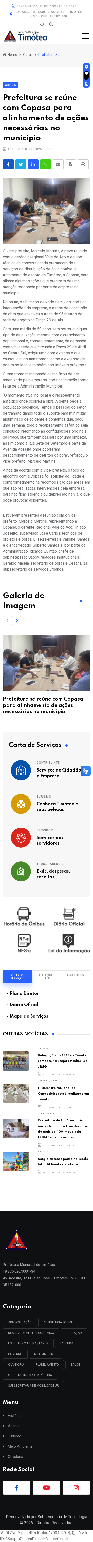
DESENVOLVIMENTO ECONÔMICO (31, 1333)
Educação (43, 1048)
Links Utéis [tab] (75, 975)
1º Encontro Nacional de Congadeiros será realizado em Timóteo (63, 1093)
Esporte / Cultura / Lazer (54, 1081)
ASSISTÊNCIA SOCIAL (58, 1322)
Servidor (45, 830)
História (14, 1416)
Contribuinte (48, 762)
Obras (27, 55)
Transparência (50, 864)
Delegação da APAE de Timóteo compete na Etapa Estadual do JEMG (63, 1061)
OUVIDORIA (16, 1364)
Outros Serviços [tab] (17, 977)
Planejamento (47, 1113)
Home (12, 55)
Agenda (14, 1426)
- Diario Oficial (22, 1005)
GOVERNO (15, 1354)
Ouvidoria (15, 1457)
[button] (7, 620)
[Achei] (42, 25)
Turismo (44, 796)
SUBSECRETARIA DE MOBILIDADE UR (33, 1385)
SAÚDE (75, 1364)
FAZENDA (66, 1343)
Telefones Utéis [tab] (46, 977)
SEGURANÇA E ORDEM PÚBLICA (30, 1375)
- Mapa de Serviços (27, 1016)
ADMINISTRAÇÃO (20, 1322)
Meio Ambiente (45, 1354)
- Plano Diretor (23, 993)
